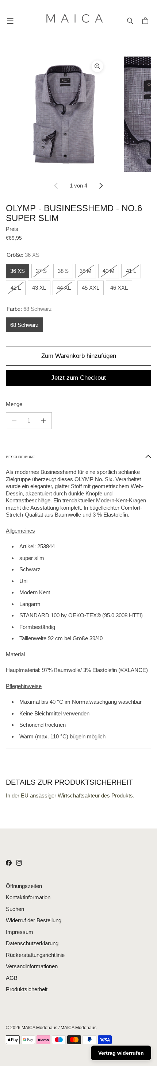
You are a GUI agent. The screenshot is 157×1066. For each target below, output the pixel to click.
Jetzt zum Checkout (78, 377)
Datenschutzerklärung (32, 943)
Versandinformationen (32, 966)
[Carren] (146, 21)
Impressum (19, 932)
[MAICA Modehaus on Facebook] (9, 863)
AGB (12, 978)
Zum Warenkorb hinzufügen (78, 355)
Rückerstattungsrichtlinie (35, 955)
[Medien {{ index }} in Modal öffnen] (64, 114)
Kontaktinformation (28, 897)
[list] (78, 114)
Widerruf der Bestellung (33, 920)
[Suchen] (130, 21)
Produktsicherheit (26, 989)
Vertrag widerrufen (121, 1053)
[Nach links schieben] (56, 185)
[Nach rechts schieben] (100, 185)
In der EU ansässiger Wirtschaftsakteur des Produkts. (70, 795)
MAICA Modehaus (39, 1027)
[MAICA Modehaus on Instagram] (19, 863)
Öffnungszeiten (24, 886)
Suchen (15, 909)
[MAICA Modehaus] (77, 21)
